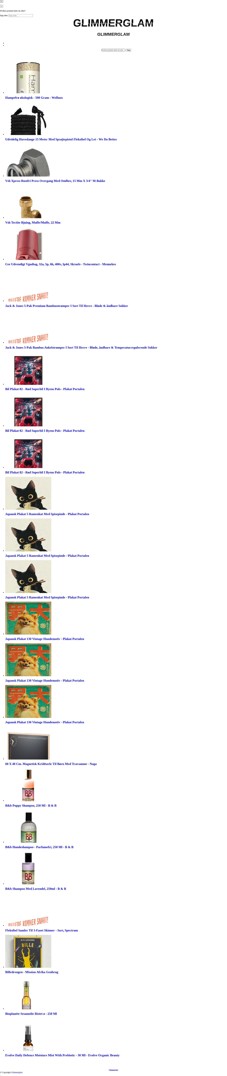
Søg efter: (4, 15)
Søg (128, 50)
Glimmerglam (16, 1072)
